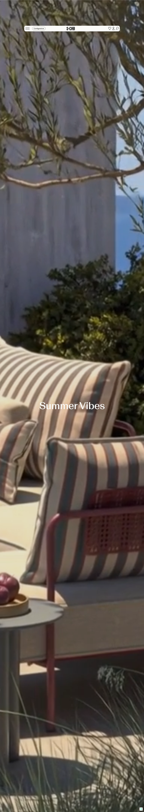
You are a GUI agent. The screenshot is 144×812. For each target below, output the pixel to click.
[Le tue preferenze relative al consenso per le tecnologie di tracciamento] (141, 809)
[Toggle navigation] (28, 28)
